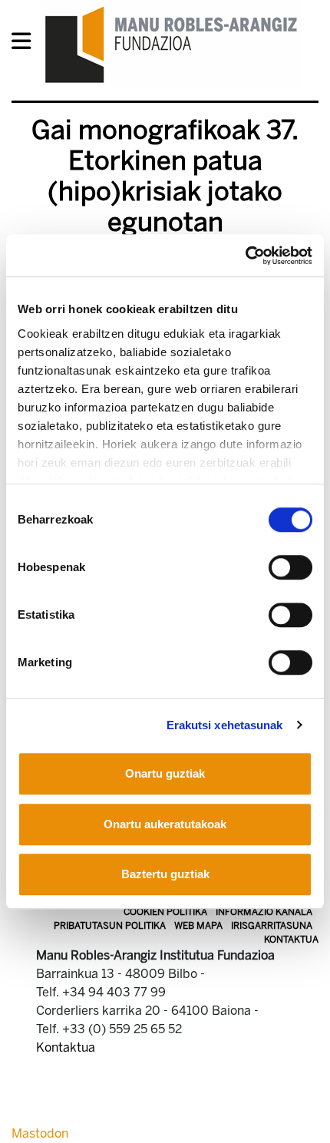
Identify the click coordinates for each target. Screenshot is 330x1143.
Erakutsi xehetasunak (225, 725)
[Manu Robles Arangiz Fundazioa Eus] (171, 44)
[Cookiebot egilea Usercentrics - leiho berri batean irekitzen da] (245, 256)
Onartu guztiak (165, 773)
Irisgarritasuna (271, 925)
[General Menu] (26, 44)
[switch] (290, 567)
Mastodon (40, 1133)
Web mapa (198, 925)
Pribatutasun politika (110, 925)
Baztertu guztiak (165, 873)
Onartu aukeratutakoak (165, 824)
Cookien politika (165, 912)
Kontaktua (291, 939)
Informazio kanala (264, 912)
